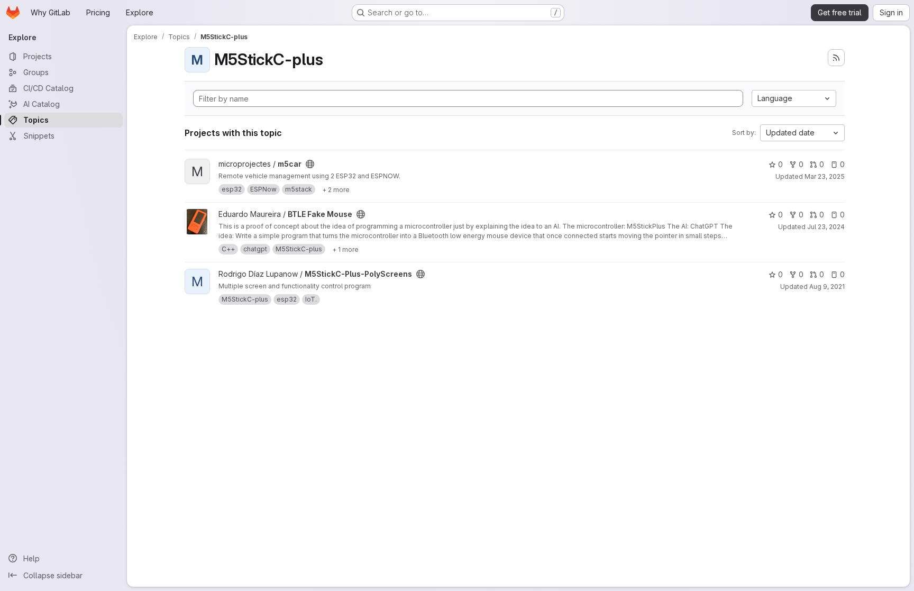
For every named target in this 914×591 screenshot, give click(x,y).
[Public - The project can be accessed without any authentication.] (310, 164)
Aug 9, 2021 (827, 286)
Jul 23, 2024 (826, 227)
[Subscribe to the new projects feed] (836, 57)
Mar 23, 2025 (825, 176)
